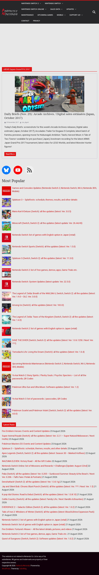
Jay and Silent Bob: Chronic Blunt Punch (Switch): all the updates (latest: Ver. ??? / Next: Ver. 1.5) (48, 486)
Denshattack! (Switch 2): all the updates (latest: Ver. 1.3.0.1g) (31, 481)
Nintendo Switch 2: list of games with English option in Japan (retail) (44, 328)
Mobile (60, 15)
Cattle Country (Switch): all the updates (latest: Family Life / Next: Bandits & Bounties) (42, 499)
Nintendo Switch (53, 3)
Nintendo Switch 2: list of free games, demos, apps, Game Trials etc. (44, 270)
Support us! (75, 15)
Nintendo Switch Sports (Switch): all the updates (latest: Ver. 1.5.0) (44, 246)
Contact (25, 21)
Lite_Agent (25, 122)
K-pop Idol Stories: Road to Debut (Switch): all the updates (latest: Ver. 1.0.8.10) (39, 494)
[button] (40, 3)
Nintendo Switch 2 (30, 3)
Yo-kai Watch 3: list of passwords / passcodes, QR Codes (39, 398)
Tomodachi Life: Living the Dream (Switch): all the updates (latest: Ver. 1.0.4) (48, 352)
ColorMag (22, 569)
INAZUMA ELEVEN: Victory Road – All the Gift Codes (26, 461)
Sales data (55, 9)
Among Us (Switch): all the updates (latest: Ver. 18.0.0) (38, 305)
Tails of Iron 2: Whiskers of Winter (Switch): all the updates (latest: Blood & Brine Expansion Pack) (48, 512)
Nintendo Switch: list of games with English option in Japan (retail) (43, 235)
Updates (70, 9)
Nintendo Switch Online (32, 9)
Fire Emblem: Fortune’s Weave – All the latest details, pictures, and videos (37, 529)
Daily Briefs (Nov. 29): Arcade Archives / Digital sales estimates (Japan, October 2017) (49, 116)
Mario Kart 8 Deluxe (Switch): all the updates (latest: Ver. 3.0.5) (41, 211)
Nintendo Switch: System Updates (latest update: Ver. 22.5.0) (41, 281)
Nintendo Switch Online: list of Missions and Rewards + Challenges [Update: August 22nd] (44, 466)
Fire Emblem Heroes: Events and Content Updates (26, 431)
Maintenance (27, 15)
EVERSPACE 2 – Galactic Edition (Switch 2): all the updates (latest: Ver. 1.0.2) (38, 507)
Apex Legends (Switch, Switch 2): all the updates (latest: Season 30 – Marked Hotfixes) (43, 453)
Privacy (36, 21)
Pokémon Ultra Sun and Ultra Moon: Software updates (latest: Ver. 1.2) (45, 387)
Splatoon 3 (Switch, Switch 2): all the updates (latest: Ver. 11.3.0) (42, 258)
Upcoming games (45, 15)
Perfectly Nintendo (23, 566)
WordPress (6, 569)
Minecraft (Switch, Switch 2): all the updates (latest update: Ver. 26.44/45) (47, 223)
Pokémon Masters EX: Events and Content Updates (26, 443)
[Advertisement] (49, 42)
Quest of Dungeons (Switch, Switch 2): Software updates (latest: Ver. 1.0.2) (37, 538)
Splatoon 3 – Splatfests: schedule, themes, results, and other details (44, 199)
